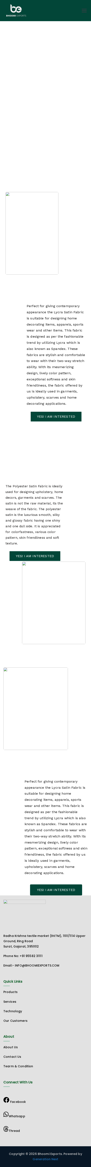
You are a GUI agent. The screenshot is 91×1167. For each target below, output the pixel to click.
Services (9, 1002)
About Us (10, 1047)
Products (10, 992)
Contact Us (12, 1057)
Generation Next (45, 1159)
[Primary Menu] (84, 11)
